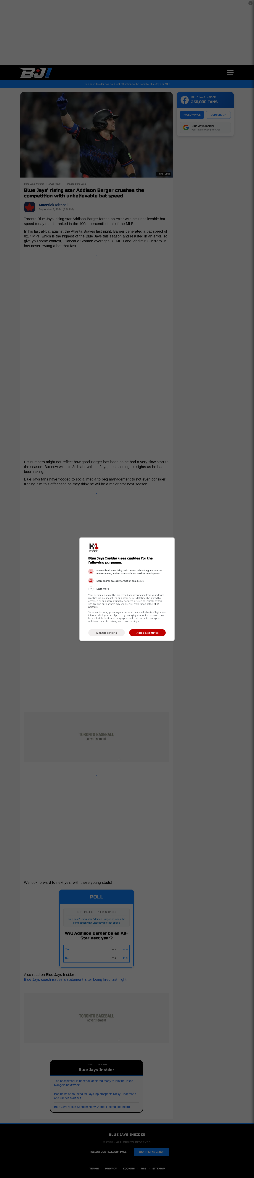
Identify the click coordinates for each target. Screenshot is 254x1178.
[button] (127, 588)
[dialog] (127, 589)
